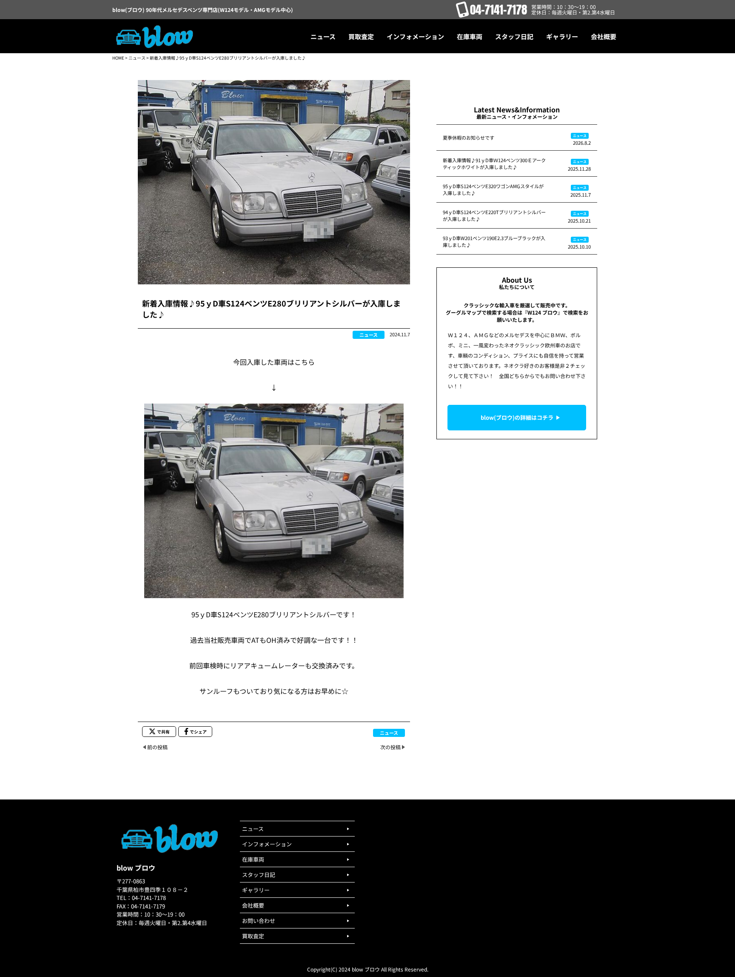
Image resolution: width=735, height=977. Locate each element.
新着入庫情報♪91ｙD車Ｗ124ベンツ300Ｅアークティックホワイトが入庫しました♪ (494, 163)
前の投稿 (157, 747)
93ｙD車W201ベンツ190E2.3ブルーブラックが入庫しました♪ (494, 241)
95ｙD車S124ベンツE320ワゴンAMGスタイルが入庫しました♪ (493, 189)
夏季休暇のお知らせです (468, 137)
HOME (118, 57)
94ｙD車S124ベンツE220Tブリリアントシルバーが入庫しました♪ (494, 215)
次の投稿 (390, 747)
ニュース (136, 57)
